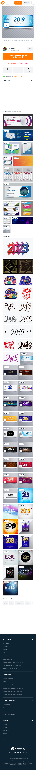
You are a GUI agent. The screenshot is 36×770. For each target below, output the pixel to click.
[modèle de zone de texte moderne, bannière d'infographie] (9, 238)
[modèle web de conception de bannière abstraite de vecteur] (20, 235)
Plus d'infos (7, 80)
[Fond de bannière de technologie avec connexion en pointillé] (13, 251)
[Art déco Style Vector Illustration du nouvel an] (10, 303)
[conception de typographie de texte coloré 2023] (18, 270)
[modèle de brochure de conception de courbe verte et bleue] (12, 148)
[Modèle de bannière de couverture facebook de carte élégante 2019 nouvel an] (10, 523)
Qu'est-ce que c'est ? (19, 76)
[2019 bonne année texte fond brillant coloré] (10, 723)
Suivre (30, 50)
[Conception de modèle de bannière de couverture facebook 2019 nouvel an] (9, 460)
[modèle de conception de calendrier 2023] (18, 188)
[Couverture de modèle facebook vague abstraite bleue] (29, 251)
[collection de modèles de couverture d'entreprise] (9, 163)
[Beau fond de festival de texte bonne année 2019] (10, 738)
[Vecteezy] (3, 3)
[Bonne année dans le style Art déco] (10, 288)
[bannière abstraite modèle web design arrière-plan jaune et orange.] (13, 175)
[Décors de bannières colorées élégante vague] (20, 161)
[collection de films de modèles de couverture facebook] (18, 135)
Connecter (26, 2)
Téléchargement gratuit (18, 56)
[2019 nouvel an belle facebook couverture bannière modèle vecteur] (23, 461)
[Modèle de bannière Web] (11, 223)
